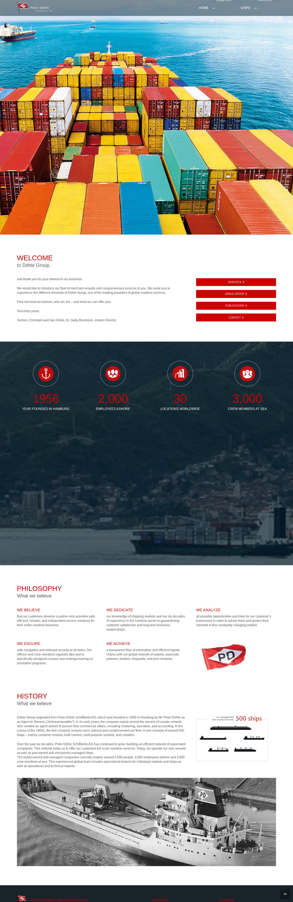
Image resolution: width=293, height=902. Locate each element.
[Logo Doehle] (34, 8)
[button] (285, 894)
